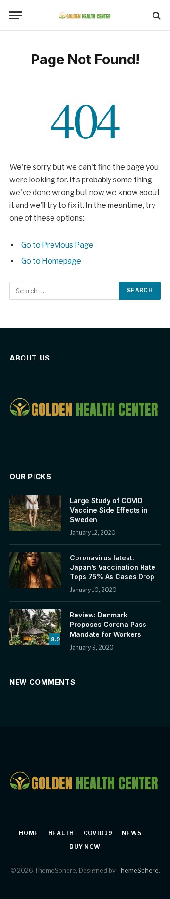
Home (28, 833)
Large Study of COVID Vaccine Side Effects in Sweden (109, 510)
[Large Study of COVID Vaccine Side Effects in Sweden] (35, 513)
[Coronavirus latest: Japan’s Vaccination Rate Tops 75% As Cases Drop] (35, 570)
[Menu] (15, 15)
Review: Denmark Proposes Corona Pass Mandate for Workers (108, 624)
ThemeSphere (138, 870)
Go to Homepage (51, 261)
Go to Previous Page (57, 244)
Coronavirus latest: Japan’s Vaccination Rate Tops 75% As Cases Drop (112, 567)
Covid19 (98, 833)
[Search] (156, 15)
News (131, 833)
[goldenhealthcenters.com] (85, 15)
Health (61, 833)
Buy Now (85, 846)
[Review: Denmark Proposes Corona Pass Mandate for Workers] (35, 627)
